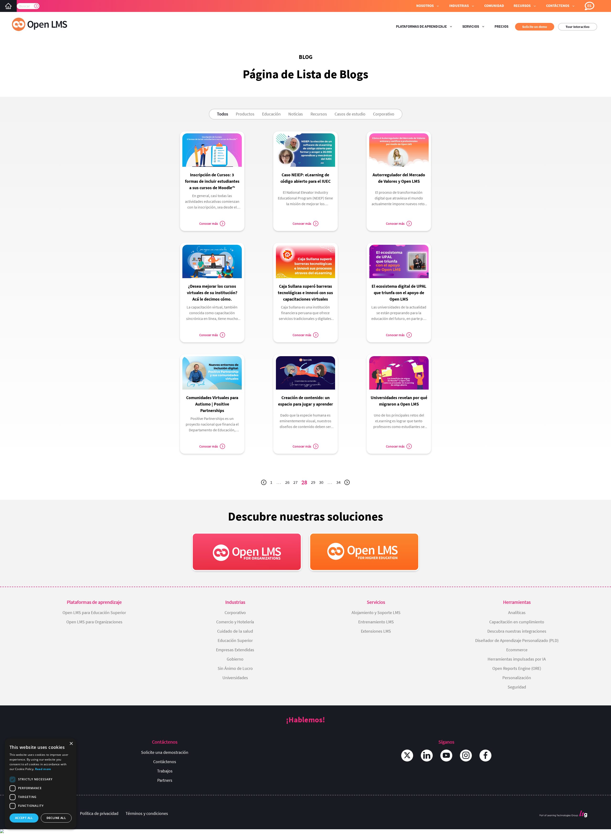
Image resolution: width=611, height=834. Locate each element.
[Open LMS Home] (8, 6)
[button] (427, 6)
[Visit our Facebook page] (485, 755)
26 (288, 483)
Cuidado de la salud (235, 631)
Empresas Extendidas (235, 649)
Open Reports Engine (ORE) (516, 668)
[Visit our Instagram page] (466, 755)
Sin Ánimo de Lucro (235, 668)
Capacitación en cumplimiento (516, 622)
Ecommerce (516, 649)
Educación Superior (235, 640)
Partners (164, 780)
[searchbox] (28, 6)
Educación (271, 114)
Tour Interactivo (578, 27)
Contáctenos (164, 761)
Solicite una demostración (164, 752)
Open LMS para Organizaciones (94, 622)
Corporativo (383, 114)
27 (296, 483)
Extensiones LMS (376, 631)
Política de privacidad (99, 813)
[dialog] (40, 784)
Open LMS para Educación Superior (94, 612)
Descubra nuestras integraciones (516, 631)
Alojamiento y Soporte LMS (376, 612)
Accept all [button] (24, 818)
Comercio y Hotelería (235, 622)
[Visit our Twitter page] (407, 755)
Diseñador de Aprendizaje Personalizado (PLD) (516, 640)
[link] (212, 172)
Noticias (295, 114)
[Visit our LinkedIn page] (427, 755)
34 (339, 483)
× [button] (71, 743)
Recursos (319, 114)
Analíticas (517, 612)
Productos (245, 114)
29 (314, 483)
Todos (222, 114)
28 (305, 483)
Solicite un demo (534, 27)
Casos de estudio (350, 114)
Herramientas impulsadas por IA (517, 659)
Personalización (516, 677)
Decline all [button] (56, 818)
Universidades (235, 677)
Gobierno (235, 659)
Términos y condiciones (147, 813)
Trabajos (165, 771)
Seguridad (517, 687)
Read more (43, 769)
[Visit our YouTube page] (446, 755)
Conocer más (208, 223)
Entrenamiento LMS (376, 622)
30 (322, 483)
